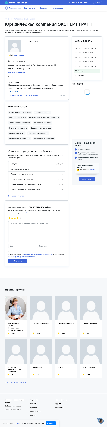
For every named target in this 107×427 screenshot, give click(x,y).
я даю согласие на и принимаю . (36, 255)
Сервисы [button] (43, 8)
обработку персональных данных (38, 254)
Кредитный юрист (90, 323)
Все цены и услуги (16, 196)
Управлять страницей (15, 95)
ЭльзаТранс (37, 367)
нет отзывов (19, 55)
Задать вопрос (15, 8)
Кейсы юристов (35, 411)
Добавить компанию (79, 2)
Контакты (33, 404)
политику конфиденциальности (21, 257)
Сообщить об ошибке (31, 95)
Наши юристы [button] (29, 8)
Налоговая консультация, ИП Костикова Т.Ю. (14, 369)
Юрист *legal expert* (41, 323)
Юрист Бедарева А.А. (66, 323)
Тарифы (33, 415)
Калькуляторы (57, 8)
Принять (50, 423)
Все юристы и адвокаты (15, 382)
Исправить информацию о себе (14, 401)
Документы (59, 407)
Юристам (33, 407)
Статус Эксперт (89, 367)
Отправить (18, 261)
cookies (17, 423)
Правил (28, 213)
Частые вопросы (61, 400)
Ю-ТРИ (60, 367)
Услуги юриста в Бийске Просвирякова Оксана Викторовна (15, 327)
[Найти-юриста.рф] (16, 2)
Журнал (58, 404)
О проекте (34, 400)
